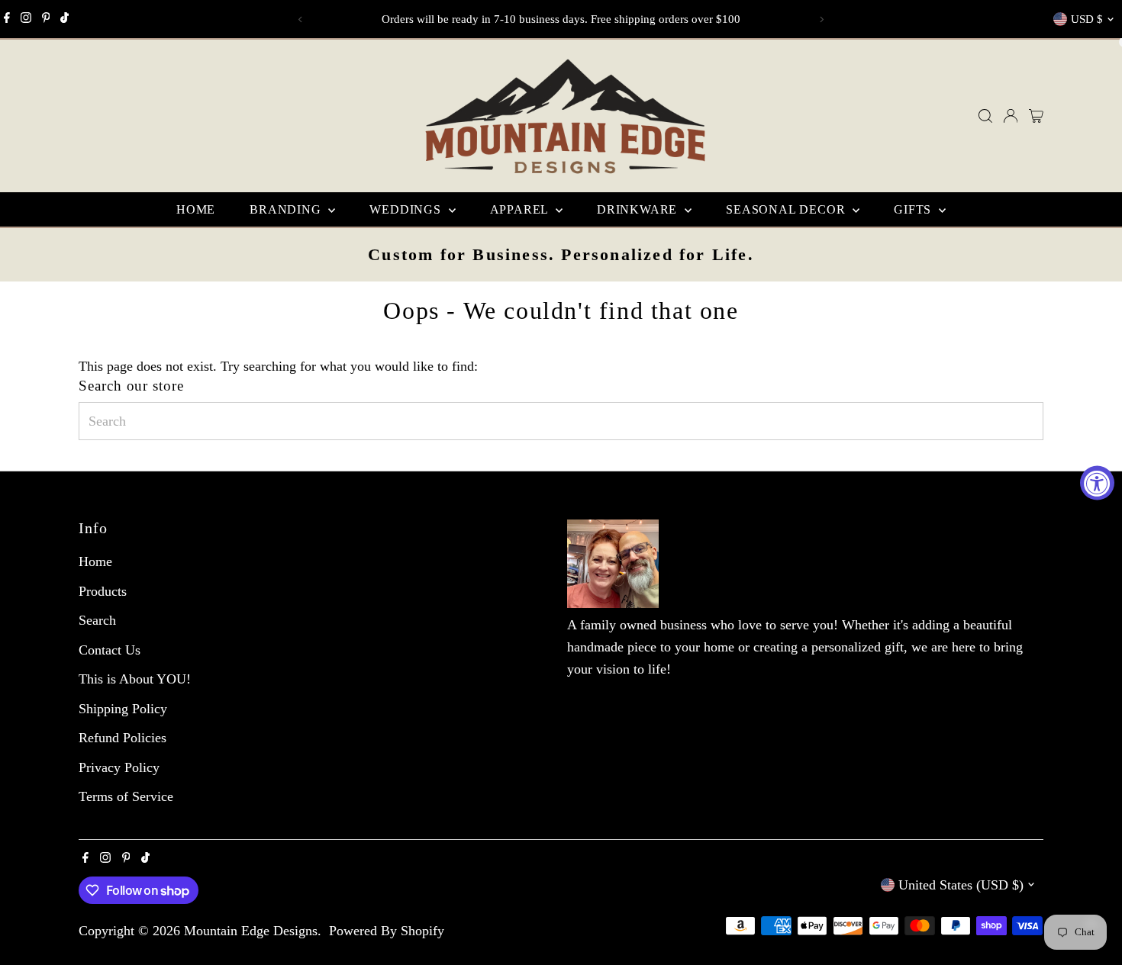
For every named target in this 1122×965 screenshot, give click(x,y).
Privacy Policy (119, 767)
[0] (1036, 116)
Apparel (521, 209)
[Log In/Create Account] (1010, 116)
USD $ (1087, 19)
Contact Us (109, 650)
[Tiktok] (64, 19)
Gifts (914, 209)
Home (195, 209)
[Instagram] (26, 19)
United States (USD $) (961, 885)
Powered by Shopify (386, 930)
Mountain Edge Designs (251, 930)
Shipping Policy (123, 708)
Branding (287, 209)
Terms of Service (126, 796)
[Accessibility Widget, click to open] (1097, 482)
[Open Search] (985, 116)
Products (103, 591)
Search (97, 620)
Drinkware (639, 209)
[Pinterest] (46, 19)
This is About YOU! (135, 679)
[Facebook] (7, 19)
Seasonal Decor (787, 209)
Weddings (406, 209)
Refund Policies (122, 737)
